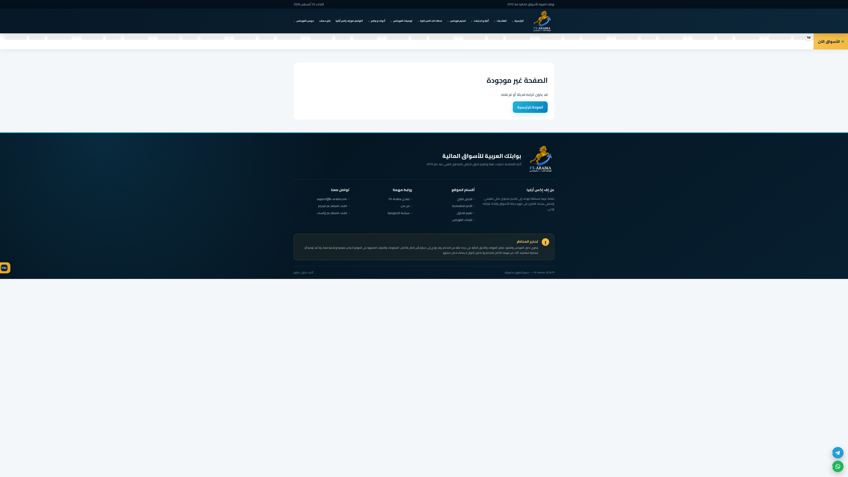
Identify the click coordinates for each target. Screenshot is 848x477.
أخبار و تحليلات (481, 21)
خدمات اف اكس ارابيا (431, 21)
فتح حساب (325, 21)
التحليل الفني (464, 199)
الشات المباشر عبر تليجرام (332, 205)
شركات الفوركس (462, 219)
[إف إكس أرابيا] (542, 21)
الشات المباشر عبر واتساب (332, 213)
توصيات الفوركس (402, 21)
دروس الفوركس (305, 21)
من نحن (405, 205)
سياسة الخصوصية (399, 213)
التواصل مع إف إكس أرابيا (349, 21)
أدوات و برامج (378, 21)
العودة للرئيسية (530, 107)
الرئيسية (519, 21)
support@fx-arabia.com (332, 199)
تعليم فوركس (458, 21)
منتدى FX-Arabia (399, 199)
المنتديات (502, 21)
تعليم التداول (464, 213)
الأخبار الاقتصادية (462, 205)
